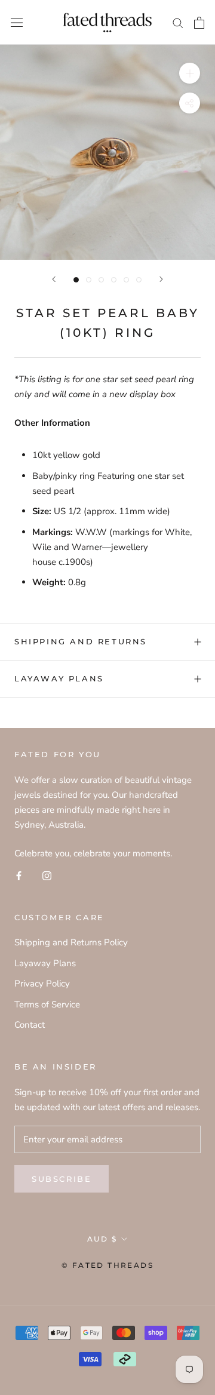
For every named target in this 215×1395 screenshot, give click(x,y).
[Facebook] (18, 875)
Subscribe (61, 1179)
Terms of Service (47, 1004)
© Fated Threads (107, 1265)
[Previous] (54, 279)
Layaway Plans (59, 678)
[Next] (161, 279)
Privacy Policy (42, 984)
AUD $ (102, 1238)
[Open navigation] (17, 22)
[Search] (178, 22)
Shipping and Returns (80, 641)
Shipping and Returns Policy (71, 942)
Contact (29, 1025)
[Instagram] (46, 875)
